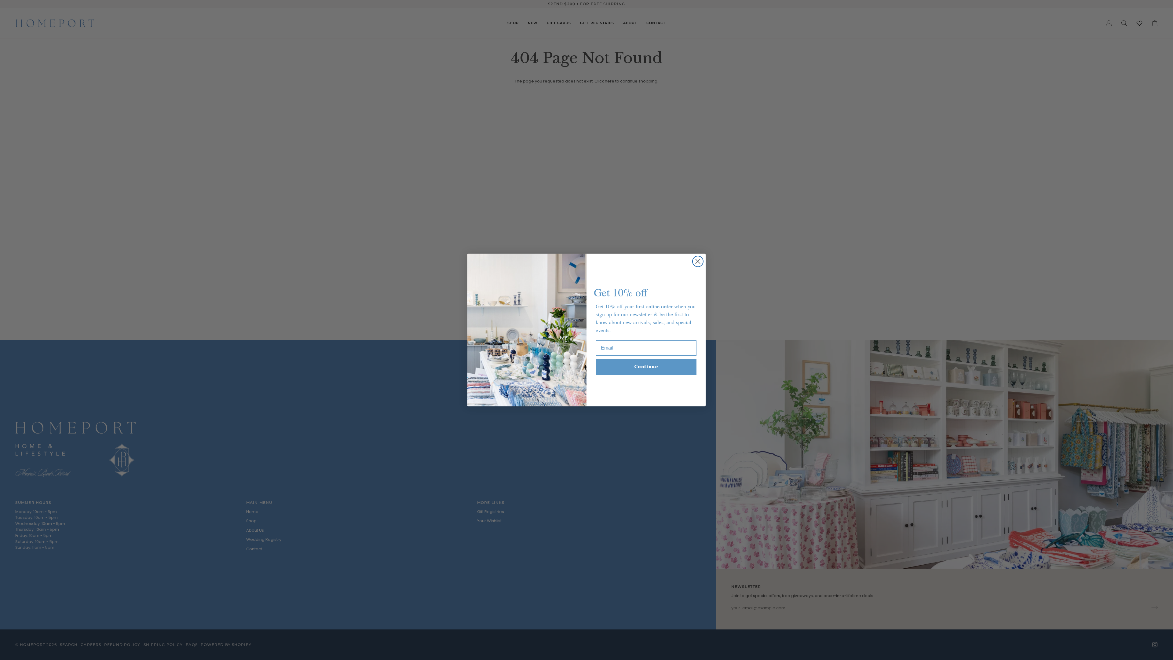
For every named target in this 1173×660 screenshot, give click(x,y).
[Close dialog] (697, 261)
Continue (646, 366)
